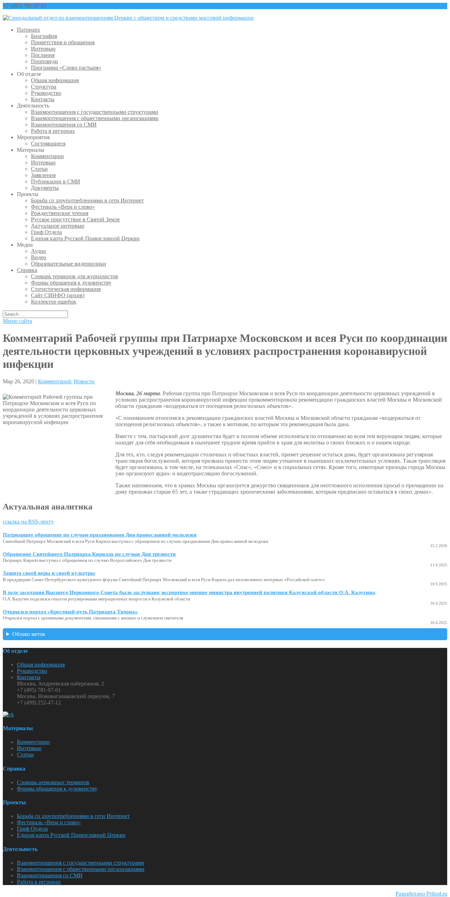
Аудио (38, 251)
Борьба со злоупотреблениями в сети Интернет (87, 200)
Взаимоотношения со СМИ (64, 125)
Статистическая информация (66, 289)
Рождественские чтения (59, 213)
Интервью (43, 49)
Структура (43, 87)
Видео (38, 257)
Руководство (46, 93)
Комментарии (47, 156)
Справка (27, 270)
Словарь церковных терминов (53, 782)
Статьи (39, 169)
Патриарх (28, 30)
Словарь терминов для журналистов (74, 276)
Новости (84, 381)
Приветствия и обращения (63, 42)
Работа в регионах (53, 131)
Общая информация (55, 80)
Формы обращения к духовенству (71, 283)
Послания (42, 55)
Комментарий (54, 381)
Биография (44, 36)
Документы (45, 188)
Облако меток (28, 634)
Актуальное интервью (57, 226)
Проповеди (44, 61)
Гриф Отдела (46, 232)
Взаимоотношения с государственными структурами (94, 112)
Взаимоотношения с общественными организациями (95, 118)
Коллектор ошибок (53, 302)
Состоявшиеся (48, 144)
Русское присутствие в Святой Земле (75, 219)
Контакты (42, 99)
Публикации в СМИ (55, 181)
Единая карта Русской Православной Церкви (85, 238)
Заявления (43, 175)
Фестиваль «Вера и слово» (63, 207)
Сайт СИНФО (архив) (57, 295)
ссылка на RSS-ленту (28, 522)
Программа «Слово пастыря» (66, 68)
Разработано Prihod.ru (421, 894)
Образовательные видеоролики (68, 264)
